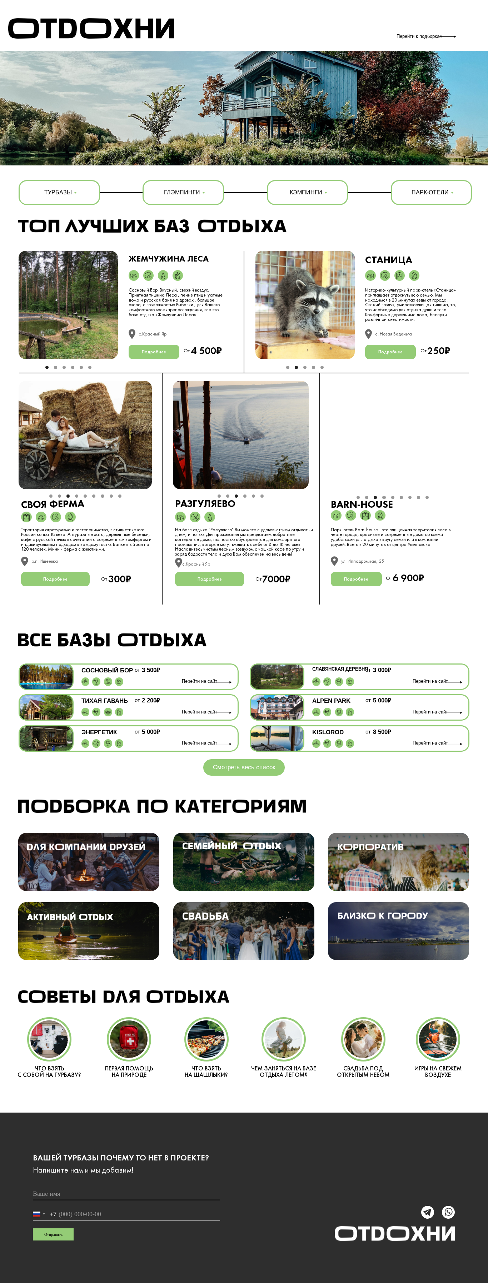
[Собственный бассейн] (108, 681)
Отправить (53, 1234)
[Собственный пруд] (163, 276)
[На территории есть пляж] (108, 712)
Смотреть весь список (244, 767)
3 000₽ (382, 670)
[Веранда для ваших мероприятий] (399, 276)
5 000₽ (151, 731)
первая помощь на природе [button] (129, 1071)
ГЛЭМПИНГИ (182, 192)
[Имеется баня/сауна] (148, 276)
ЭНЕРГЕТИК (99, 732)
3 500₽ (151, 670)
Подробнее (154, 352)
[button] (206, 915)
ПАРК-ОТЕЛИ (430, 192)
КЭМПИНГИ (306, 192)
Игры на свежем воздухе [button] (438, 1071)
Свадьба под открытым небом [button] (363, 1071)
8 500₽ (382, 731)
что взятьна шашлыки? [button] (206, 1071)
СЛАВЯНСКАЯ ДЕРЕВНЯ (340, 669)
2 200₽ (151, 700)
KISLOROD (328, 732)
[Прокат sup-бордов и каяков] (108, 743)
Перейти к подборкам (420, 36)
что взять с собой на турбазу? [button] (49, 1071)
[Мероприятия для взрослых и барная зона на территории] (96, 681)
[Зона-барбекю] (178, 276)
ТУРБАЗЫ (58, 192)
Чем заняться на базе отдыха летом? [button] (283, 1071)
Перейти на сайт (199, 681)
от (137, 670)
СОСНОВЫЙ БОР (107, 670)
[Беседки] (134, 276)
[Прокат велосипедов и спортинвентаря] (85, 681)
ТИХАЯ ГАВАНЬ (104, 700)
